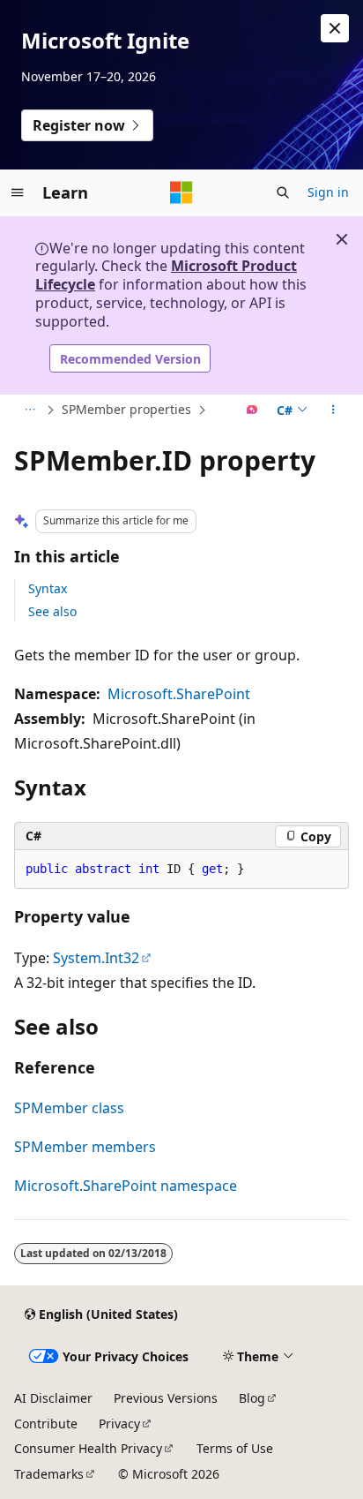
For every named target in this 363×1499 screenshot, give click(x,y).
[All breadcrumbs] (29, 410)
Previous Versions (166, 1398)
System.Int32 (96, 958)
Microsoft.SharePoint (178, 694)
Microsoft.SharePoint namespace (125, 1185)
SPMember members (85, 1146)
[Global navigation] (17, 192)
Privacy (119, 1423)
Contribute (46, 1423)
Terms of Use (234, 1448)
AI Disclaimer (53, 1398)
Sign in (328, 192)
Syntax (47, 588)
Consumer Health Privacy (88, 1448)
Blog (252, 1398)
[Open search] (282, 192)
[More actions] (333, 410)
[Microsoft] (181, 192)
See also (52, 611)
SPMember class (69, 1108)
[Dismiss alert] (335, 28)
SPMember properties (126, 409)
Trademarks (49, 1473)
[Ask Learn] (252, 410)
